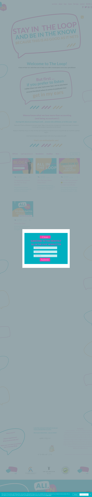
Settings (75, 494)
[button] (45, 237)
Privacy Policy (48, 495)
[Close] (90, 494)
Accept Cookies (84, 494)
